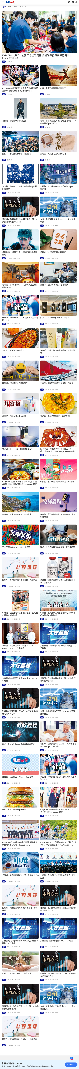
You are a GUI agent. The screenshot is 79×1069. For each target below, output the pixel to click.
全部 (9, 7)
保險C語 (23, 7)
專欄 (15, 7)
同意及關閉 (70, 1064)
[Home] (10, 2)
